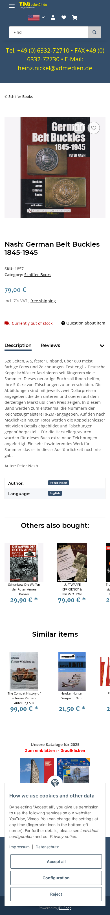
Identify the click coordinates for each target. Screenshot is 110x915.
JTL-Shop (64, 907)
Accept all (56, 861)
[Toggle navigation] (12, 3)
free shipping (43, 300)
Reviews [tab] (50, 345)
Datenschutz (47, 846)
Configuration (56, 877)
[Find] (94, 32)
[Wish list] (63, 17)
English (55, 493)
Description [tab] (18, 345)
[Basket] (74, 17)
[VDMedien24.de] (34, 5)
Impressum (19, 846)
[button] (36, 17)
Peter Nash (58, 483)
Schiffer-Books (37, 274)
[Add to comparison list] (79, 128)
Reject (56, 894)
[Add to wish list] (93, 128)
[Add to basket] (9, 114)
